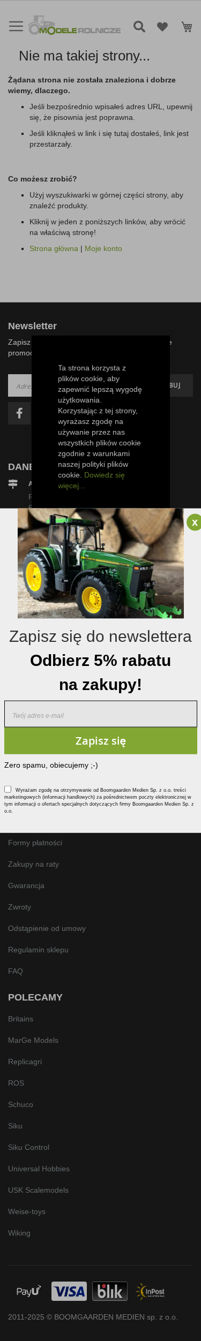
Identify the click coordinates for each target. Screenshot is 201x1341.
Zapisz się (101, 740)
